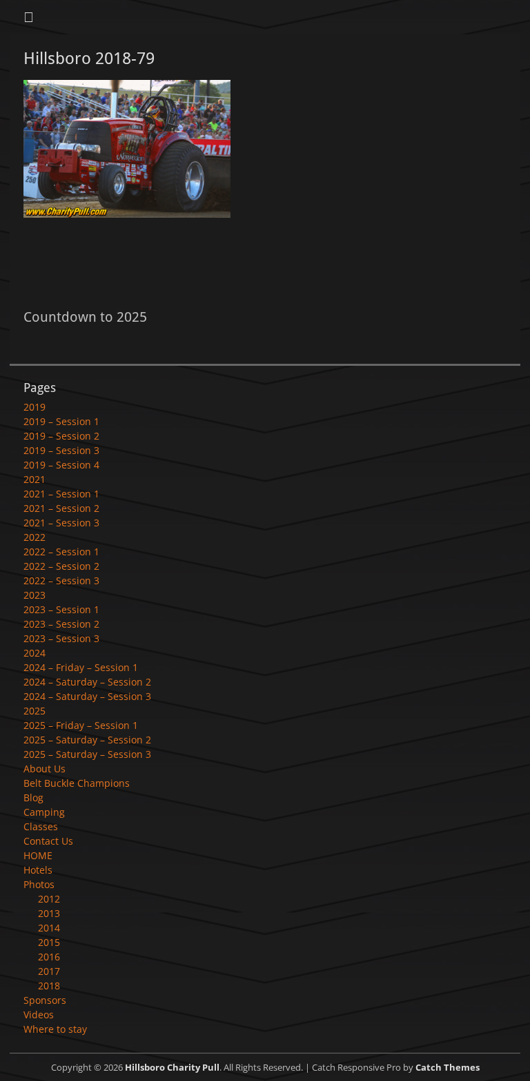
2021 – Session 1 (61, 493)
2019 (34, 406)
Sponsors (44, 1000)
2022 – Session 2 (61, 566)
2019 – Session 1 (61, 421)
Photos (39, 884)
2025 (34, 710)
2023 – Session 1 (61, 609)
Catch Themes (447, 1067)
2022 (34, 537)
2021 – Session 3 (61, 522)
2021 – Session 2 (61, 508)
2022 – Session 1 (61, 551)
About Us (44, 768)
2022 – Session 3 (61, 580)
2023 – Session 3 (61, 638)
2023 (34, 594)
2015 (49, 942)
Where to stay (55, 1029)
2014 (49, 927)
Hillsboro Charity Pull (172, 1067)
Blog (33, 797)
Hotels (37, 869)
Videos (38, 1014)
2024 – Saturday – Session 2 (87, 681)
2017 (49, 971)
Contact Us (48, 840)
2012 (49, 898)
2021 (34, 479)
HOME (37, 855)
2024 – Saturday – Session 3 (87, 696)
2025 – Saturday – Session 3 (87, 754)
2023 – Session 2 (61, 623)
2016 (49, 956)
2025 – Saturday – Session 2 (87, 739)
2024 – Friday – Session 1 (80, 667)
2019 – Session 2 (61, 435)
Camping (44, 812)
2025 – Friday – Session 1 (80, 725)
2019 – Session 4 (61, 464)
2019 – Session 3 (61, 450)
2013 (49, 913)
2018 (49, 985)
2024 (34, 652)
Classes (40, 826)
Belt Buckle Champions (76, 783)
